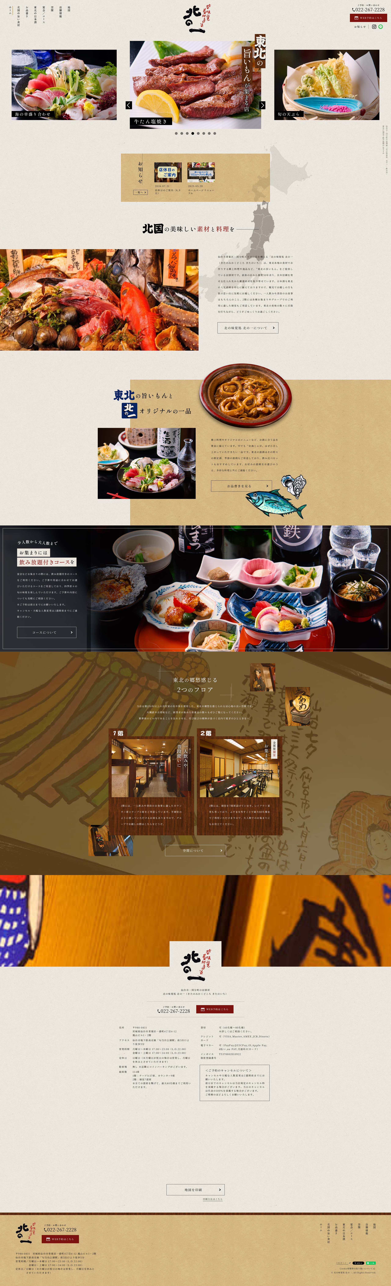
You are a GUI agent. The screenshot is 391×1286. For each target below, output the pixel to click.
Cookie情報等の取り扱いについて (356, 1268)
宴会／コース (44, 15)
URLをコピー (342, 1263)
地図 (69, 9)
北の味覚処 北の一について (246, 328)
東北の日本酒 (35, 15)
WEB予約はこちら (371, 17)
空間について (193, 850)
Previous (129, 105)
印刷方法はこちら (213, 1199)
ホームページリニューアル (201, 192)
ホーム (10, 10)
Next (262, 105)
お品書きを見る (239, 486)
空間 (52, 9)
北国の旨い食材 (19, 16)
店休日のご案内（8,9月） (167, 192)
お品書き (27, 12)
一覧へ (139, 192)
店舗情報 (61, 12)
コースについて (44, 632)
